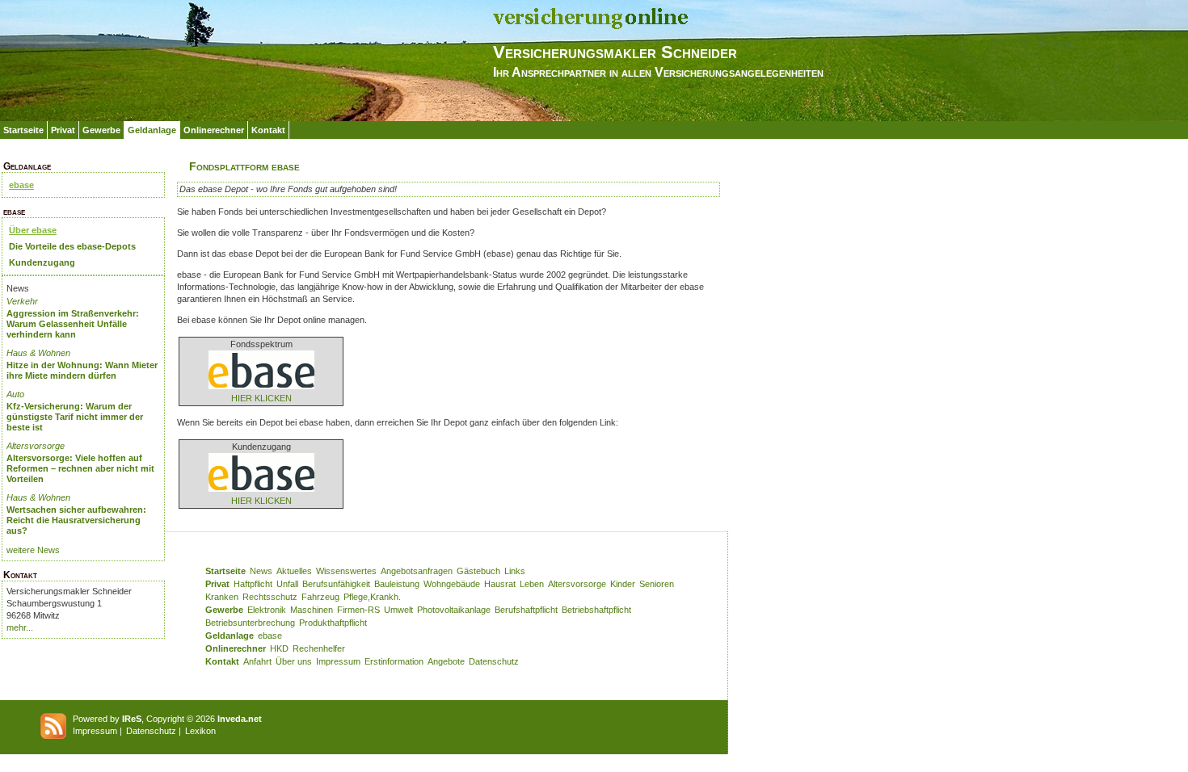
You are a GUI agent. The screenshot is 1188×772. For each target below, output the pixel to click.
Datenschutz (494, 661)
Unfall (287, 584)
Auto (15, 394)
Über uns (294, 661)
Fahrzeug (320, 597)
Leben (532, 584)
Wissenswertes (346, 571)
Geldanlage (152, 130)
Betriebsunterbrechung (250, 622)
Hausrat (500, 584)
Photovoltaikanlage (454, 610)
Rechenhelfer (319, 648)
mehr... (19, 627)
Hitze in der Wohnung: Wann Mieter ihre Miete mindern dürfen (82, 370)
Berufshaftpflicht (526, 610)
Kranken (221, 597)
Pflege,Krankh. (372, 597)
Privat (63, 130)
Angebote (446, 661)
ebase (21, 185)
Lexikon (200, 731)
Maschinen (311, 610)
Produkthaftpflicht (333, 622)
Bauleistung (396, 584)
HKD (279, 648)
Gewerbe (101, 130)
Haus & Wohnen (38, 353)
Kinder (622, 584)
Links (514, 571)
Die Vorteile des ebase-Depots (72, 246)
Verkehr (22, 301)
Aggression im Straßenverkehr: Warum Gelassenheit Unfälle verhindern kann (72, 323)
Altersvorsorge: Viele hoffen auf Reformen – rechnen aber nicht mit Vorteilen (80, 468)
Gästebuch (478, 571)
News (261, 571)
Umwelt (398, 610)
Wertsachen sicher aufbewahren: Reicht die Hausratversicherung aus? (76, 520)
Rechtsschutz (269, 597)
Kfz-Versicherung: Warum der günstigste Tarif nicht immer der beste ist (74, 416)
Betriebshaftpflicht (596, 610)
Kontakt (268, 130)
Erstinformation (393, 661)
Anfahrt (257, 661)
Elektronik (266, 610)
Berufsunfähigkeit (336, 584)
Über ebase (33, 230)
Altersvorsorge (35, 446)
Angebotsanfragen (417, 571)
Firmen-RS (358, 610)
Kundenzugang (42, 262)
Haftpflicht (253, 584)
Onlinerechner (213, 130)
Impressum (338, 661)
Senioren (656, 584)
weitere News (33, 550)
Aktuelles (294, 571)
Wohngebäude (451, 584)
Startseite (23, 130)
